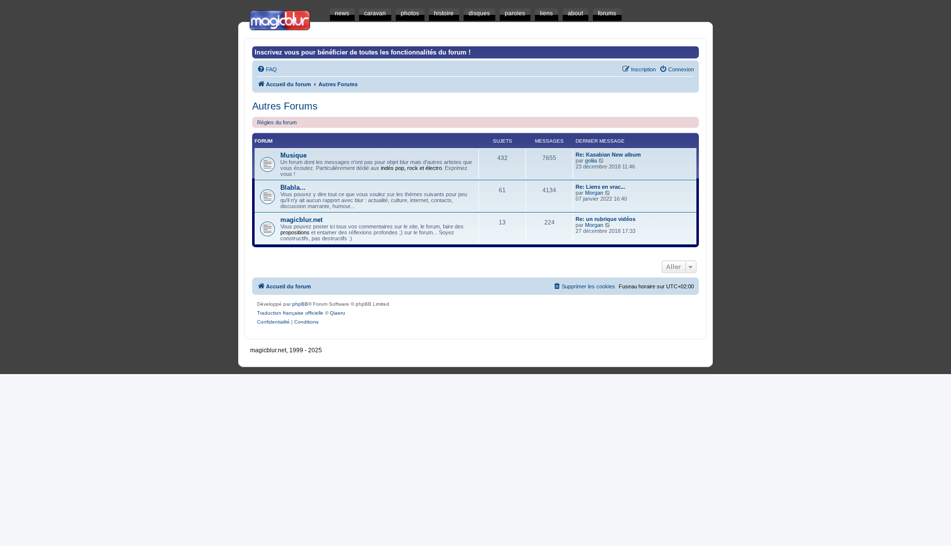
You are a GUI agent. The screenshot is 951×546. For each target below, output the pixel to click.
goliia (591, 161)
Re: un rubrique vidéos (605, 219)
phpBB (300, 304)
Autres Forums (284, 106)
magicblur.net (301, 219)
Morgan (594, 193)
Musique (293, 155)
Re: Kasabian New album (608, 155)
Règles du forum (277, 122)
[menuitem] (267, 69)
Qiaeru (337, 313)
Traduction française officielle (290, 313)
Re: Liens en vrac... (600, 187)
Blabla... (293, 187)
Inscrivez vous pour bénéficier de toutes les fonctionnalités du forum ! (363, 52)
